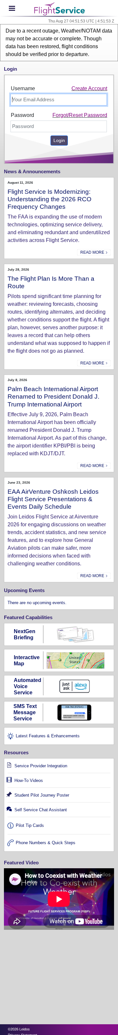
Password (22, 115)
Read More (92, 252)
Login (59, 140)
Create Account (89, 88)
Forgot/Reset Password (79, 115)
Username (23, 88)
